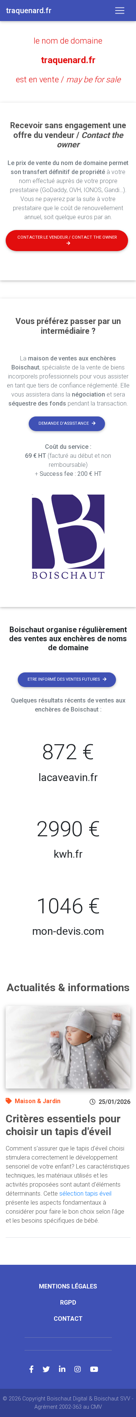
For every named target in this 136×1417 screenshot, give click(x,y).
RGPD (68, 1302)
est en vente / (68, 79)
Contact (68, 1318)
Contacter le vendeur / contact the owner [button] (67, 237)
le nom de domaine (68, 40)
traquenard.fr (68, 60)
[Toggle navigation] (120, 10)
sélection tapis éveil (85, 1193)
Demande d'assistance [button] (64, 423)
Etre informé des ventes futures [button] (64, 679)
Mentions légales (68, 1286)
